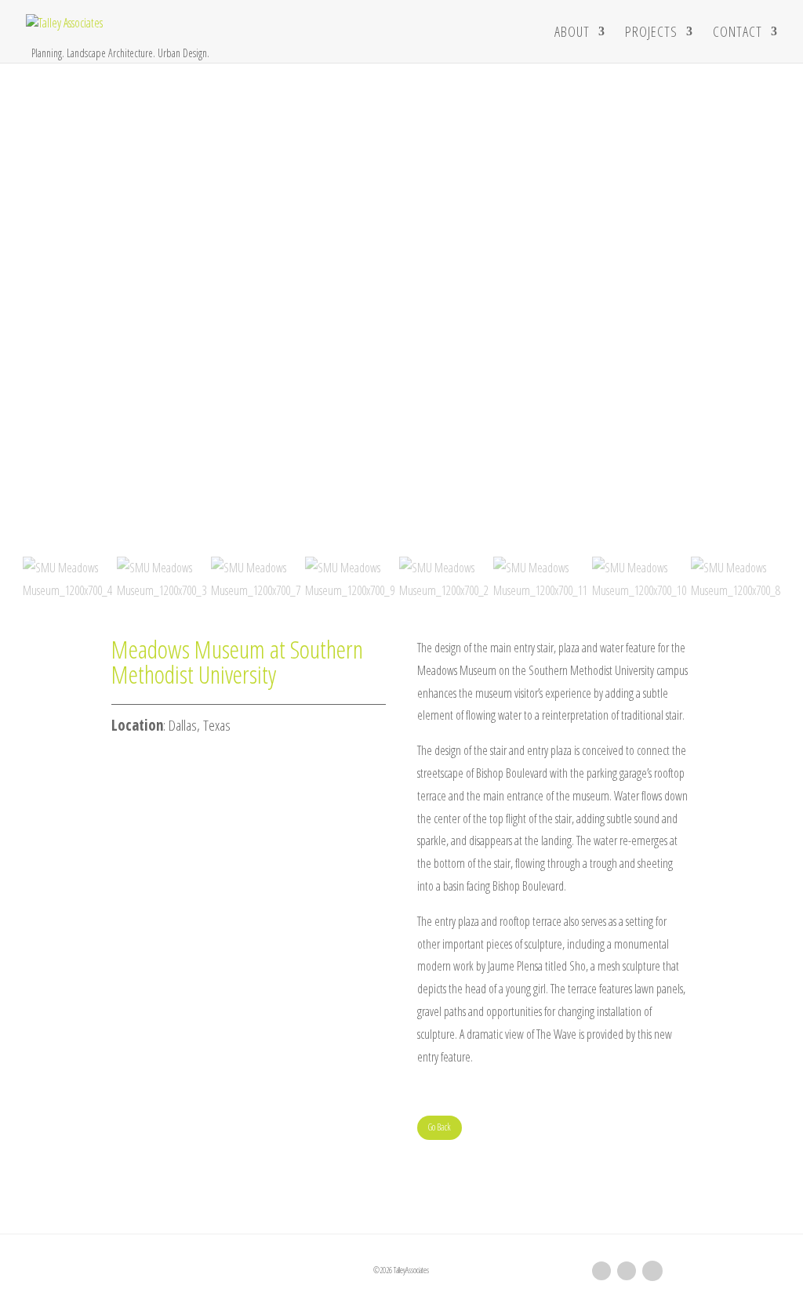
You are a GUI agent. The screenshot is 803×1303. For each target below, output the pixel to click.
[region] (401, 335)
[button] (401, 514)
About (572, 33)
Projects (651, 33)
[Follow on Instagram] (652, 1271)
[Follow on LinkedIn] (601, 1270)
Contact (737, 33)
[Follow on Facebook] (626, 1270)
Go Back (439, 1127)
